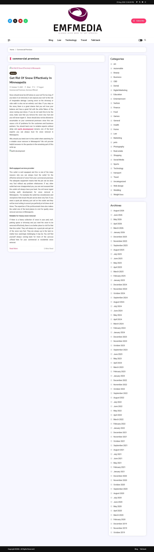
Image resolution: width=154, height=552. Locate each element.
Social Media (119, 160)
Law (59, 40)
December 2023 (120, 337)
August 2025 (119, 250)
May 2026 (118, 219)
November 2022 (120, 384)
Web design (118, 186)
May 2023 (118, 358)
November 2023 (120, 341)
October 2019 (119, 532)
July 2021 (118, 454)
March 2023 (118, 367)
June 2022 (118, 406)
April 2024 (118, 319)
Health (116, 125)
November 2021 (120, 437)
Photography (119, 147)
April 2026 (118, 224)
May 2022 (118, 411)
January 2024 (119, 332)
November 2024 (120, 289)
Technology (71, 40)
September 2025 (120, 245)
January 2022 (119, 428)
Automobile (118, 68)
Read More (14, 249)
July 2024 (118, 306)
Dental (116, 86)
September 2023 (120, 350)
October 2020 (119, 485)
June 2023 (118, 354)
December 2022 (120, 380)
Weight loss (118, 194)
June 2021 (118, 458)
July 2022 (118, 402)
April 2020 (118, 511)
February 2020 (119, 519)
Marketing (118, 138)
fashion (117, 103)
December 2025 (120, 237)
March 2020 (118, 515)
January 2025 (119, 280)
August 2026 (119, 211)
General (13, 73)
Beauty (116, 73)
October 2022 (119, 389)
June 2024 (118, 311)
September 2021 (120, 445)
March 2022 (118, 419)
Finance (117, 107)
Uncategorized (120, 181)
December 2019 (120, 524)
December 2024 (120, 285)
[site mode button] (140, 40)
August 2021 (119, 450)
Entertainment (119, 99)
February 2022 (119, 424)
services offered (32, 90)
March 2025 (118, 271)
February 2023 (119, 371)
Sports (116, 164)
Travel (84, 40)
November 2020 (120, 480)
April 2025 (118, 267)
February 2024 (119, 328)
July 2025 (118, 254)
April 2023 (118, 363)
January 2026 (119, 232)
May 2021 (118, 463)
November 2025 (120, 241)
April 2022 (118, 415)
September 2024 (120, 297)
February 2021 (119, 467)
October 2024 (119, 293)
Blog (51, 40)
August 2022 (119, 398)
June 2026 (118, 215)
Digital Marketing (120, 90)
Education (118, 94)
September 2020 (120, 489)
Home (116, 129)
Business (117, 77)
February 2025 (119, 276)
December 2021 (120, 432)
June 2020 (118, 502)
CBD (115, 81)
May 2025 (118, 263)
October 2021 (119, 441)
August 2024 (119, 302)
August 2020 (119, 493)
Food (116, 112)
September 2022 (120, 393)
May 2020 (118, 506)
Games (117, 116)
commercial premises (17, 90)
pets (115, 142)
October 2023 (119, 345)
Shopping (117, 155)
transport (117, 173)
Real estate (118, 151)
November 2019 (120, 528)
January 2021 (119, 471)
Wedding (117, 190)
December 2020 (120, 476)
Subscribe (140, 21)
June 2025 (118, 258)
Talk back (95, 40)
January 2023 (119, 376)
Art (115, 64)
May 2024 (118, 315)
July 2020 (118, 498)
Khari (29, 87)
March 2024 (118, 324)
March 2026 (118, 228)
